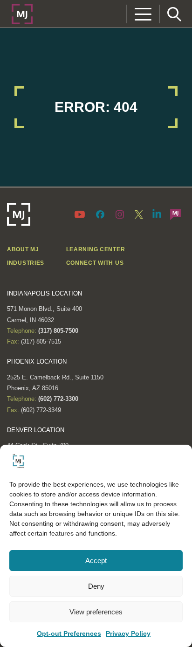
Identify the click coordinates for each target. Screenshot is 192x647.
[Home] (22, 13)
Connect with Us (95, 263)
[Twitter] (139, 214)
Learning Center (95, 249)
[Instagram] (120, 214)
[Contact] (175, 214)
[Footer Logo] (18, 214)
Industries (25, 263)
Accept (96, 560)
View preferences (96, 612)
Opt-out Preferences (69, 633)
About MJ (23, 249)
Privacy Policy (128, 633)
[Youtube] (81, 214)
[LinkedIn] (157, 213)
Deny (96, 586)
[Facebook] (100, 214)
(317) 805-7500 (57, 330)
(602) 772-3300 (57, 398)
